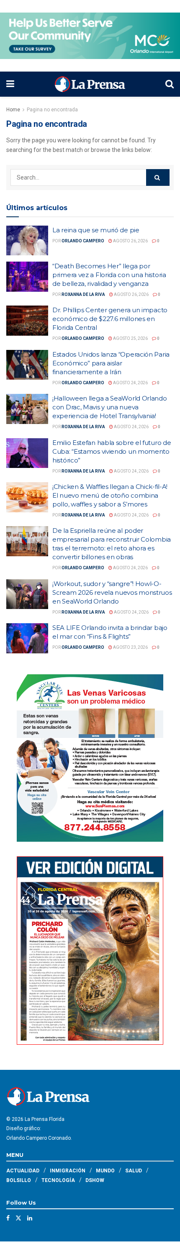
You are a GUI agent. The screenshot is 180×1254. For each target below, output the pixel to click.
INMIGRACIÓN (67, 1171)
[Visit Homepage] (90, 84)
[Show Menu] (10, 84)
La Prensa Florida (44, 1119)
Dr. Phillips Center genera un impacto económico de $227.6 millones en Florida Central (109, 318)
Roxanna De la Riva (83, 294)
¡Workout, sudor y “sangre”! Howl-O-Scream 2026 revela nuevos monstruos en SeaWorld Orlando (112, 592)
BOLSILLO (18, 1180)
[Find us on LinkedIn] (29, 1218)
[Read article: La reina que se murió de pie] (27, 241)
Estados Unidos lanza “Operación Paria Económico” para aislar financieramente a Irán (111, 363)
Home (13, 110)
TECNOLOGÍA (58, 1180)
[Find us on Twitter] (18, 1218)
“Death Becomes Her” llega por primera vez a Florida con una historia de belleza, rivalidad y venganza (109, 275)
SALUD (133, 1171)
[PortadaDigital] (90, 949)
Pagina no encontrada (52, 110)
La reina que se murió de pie (95, 230)
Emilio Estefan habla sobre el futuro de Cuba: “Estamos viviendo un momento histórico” (111, 451)
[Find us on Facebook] (8, 1218)
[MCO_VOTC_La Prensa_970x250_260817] (90, 35)
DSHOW (94, 1180)
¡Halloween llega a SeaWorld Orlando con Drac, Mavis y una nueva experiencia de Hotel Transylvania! (109, 407)
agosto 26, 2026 (130, 241)
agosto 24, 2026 (130, 382)
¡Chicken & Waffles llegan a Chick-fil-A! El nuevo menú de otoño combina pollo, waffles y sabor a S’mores (109, 495)
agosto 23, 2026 (130, 647)
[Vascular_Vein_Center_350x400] (90, 757)
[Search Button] (169, 84)
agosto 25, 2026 (130, 338)
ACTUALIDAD (22, 1171)
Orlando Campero (83, 241)
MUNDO (105, 1171)
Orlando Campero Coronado (38, 1138)
